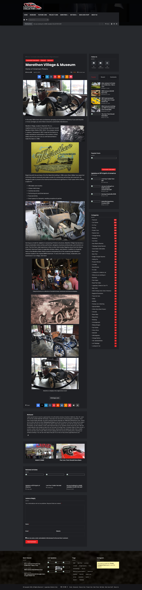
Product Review (96, 262)
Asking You (95, 259)
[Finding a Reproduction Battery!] (51, 573)
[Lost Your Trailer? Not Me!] (55, 479)
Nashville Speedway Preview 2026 (107, 202)
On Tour (94, 225)
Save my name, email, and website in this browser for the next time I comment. (47, 538)
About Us (94, 15)
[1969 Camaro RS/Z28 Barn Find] (95, 93)
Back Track (95, 251)
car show (86, 563)
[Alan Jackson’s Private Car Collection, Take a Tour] (95, 85)
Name (27, 524)
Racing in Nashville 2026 (40, 24)
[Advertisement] (71, 39)
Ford (90, 565)
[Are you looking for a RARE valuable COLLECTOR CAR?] (76, 479)
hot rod (83, 568)
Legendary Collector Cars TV (100, 285)
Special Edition (96, 306)
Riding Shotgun (96, 325)
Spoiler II (75, 579)
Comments (113, 77)
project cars (88, 574)
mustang (75, 574)
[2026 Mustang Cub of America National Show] (66, 573)
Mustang (94, 319)
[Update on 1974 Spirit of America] (34, 479)
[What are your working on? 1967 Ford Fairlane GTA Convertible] (95, 108)
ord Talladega (95, 343)
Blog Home (95, 317)
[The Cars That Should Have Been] (95, 116)
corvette (75, 565)
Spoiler (87, 577)
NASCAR (94, 332)
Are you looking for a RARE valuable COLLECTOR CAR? (74, 486)
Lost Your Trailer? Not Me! (53, 485)
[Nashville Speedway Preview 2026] (95, 204)
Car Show (94, 241)
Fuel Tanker (95, 327)
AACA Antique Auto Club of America (101, 290)
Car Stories (95, 222)
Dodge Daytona (83, 565)
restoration (80, 577)
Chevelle (94, 311)
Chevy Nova (95, 330)
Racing (94, 227)
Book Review (95, 267)
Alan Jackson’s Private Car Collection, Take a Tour (108, 84)
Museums (33, 15)
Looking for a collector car (99, 272)
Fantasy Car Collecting (98, 304)
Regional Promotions (97, 293)
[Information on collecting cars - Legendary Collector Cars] (32, 6)
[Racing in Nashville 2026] (95, 196)
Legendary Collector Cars (50, 587)
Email (27, 531)
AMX (74, 563)
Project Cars (53, 15)
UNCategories (96, 335)
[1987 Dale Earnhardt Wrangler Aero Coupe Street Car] (95, 100)
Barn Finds (63, 15)
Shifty (93, 298)
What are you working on (98, 275)
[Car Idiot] (58, 573)
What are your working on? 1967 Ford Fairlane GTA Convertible (108, 107)
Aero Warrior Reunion (97, 243)
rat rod (74, 577)
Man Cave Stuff (84, 15)
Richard (28, 72)
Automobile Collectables (37, 56)
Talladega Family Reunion (99, 246)
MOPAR (94, 301)
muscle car (90, 571)
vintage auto (55, 398)
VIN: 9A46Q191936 (97, 340)
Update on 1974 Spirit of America (32, 486)
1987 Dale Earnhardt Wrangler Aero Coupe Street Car (107, 99)
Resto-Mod (95, 314)
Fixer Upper (95, 280)
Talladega (81, 579)
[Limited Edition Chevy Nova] (58, 564)
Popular (93, 77)
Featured (43, 60)
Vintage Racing (96, 235)
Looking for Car (96, 346)
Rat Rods (73, 15)
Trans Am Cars (96, 296)
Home (26, 15)
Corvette (94, 264)
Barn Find (94, 254)
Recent (103, 77)
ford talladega (76, 568)
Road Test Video (96, 283)
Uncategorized (96, 322)
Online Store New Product (99, 309)
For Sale (94, 269)
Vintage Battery (96, 338)
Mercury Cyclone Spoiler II (79, 571)
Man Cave (95, 288)
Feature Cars (42, 15)
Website (58, 531)
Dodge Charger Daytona (98, 256)
